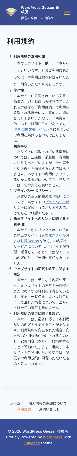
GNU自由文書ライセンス (33, 129)
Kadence (32, 443)
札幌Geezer (30, 241)
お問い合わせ (49, 409)
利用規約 (24, 409)
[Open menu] (67, 12)
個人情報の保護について (48, 403)
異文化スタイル (53, 235)
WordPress (53, 437)
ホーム (15, 403)
